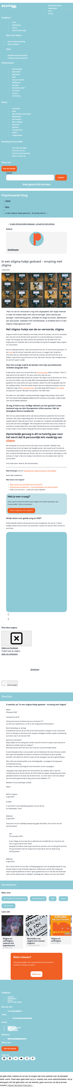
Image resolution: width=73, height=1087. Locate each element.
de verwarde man (27, 388)
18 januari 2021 (11, 712)
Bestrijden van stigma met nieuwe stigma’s (36, 940)
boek (11, 352)
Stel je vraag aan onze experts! (21, 510)
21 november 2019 (16, 836)
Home (7, 201)
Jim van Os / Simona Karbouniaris (15, 592)
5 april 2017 (10, 797)
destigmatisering (38, 898)
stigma (10, 440)
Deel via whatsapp (10, 654)
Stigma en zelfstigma (56, 939)
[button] (16, 572)
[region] (36, 578)
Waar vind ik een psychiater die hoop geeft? (26, 484)
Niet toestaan (18, 1085)
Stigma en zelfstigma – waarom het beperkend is (9, 942)
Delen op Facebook (10, 648)
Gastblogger (13, 250)
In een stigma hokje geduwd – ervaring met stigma (32, 224)
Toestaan (10, 1085)
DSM (52, 898)
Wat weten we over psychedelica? (15, 603)
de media (60, 388)
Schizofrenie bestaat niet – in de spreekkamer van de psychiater (34, 487)
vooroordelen (8, 906)
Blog (7, 207)
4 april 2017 (10, 818)
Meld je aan (36, 974)
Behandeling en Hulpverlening (14, 898)
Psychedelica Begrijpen (15, 597)
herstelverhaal (42, 372)
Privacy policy (27, 1085)
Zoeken (9, 173)
